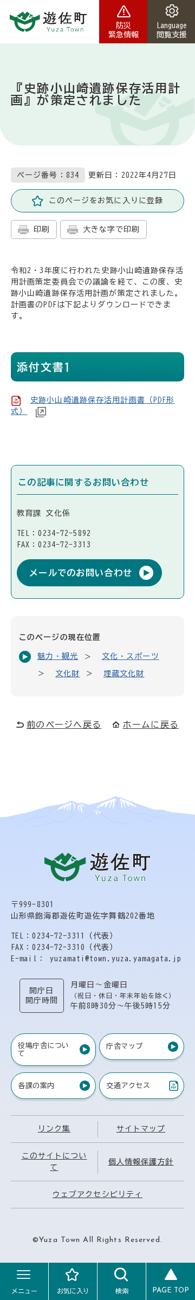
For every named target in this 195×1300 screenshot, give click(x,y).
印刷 (42, 229)
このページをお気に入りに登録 (106, 200)
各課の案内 (36, 1085)
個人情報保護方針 (141, 1162)
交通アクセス (128, 1087)
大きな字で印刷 (111, 229)
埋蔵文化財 (124, 673)
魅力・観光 (58, 656)
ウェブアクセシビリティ (97, 1194)
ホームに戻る (150, 724)
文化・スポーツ (130, 656)
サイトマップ (141, 1129)
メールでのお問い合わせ (80, 572)
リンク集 (54, 1129)
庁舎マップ (124, 1046)
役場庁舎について (43, 1049)
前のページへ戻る (64, 724)
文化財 (67, 673)
